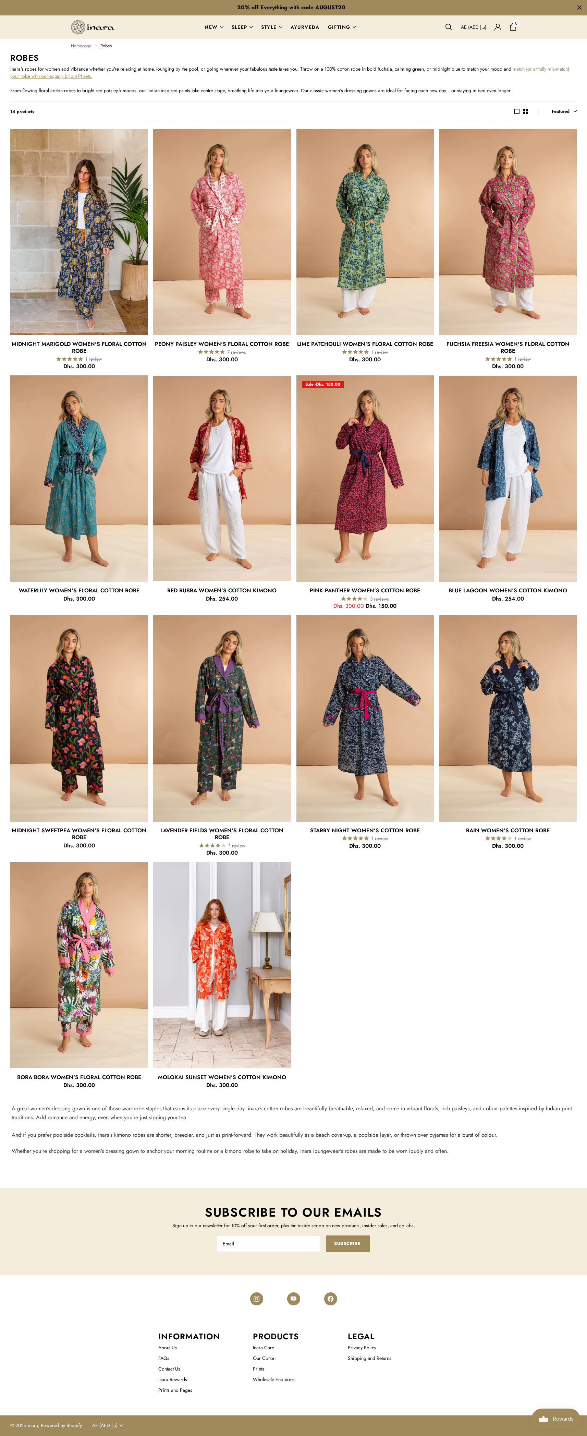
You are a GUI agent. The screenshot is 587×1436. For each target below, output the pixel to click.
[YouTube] (293, 1298)
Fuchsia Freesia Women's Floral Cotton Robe (508, 348)
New (211, 27)
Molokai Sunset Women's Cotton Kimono (222, 1077)
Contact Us (169, 1368)
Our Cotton (264, 1358)
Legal (361, 1336)
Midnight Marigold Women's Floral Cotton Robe (79, 348)
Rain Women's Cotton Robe (508, 830)
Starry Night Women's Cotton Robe (365, 830)
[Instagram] (256, 1298)
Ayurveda (305, 27)
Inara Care (263, 1347)
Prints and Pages (175, 1390)
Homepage (81, 46)
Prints (258, 1368)
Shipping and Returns (369, 1358)
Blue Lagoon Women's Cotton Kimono (508, 590)
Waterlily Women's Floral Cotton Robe (79, 590)
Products (276, 1336)
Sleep (239, 27)
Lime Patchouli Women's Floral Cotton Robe (365, 344)
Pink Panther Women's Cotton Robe (365, 590)
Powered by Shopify (61, 1425)
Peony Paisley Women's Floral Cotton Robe (222, 344)
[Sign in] (498, 27)
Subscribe (348, 1243)
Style (269, 27)
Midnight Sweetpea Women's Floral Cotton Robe (79, 834)
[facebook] (330, 1298)
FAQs (163, 1358)
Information (189, 1336)
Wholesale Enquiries (274, 1379)
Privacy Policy (362, 1347)
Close (579, 7)
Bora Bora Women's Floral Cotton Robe (79, 1077)
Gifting (339, 27)
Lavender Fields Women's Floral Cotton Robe (221, 834)
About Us (167, 1347)
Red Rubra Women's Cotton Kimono (222, 590)
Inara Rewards (172, 1379)
